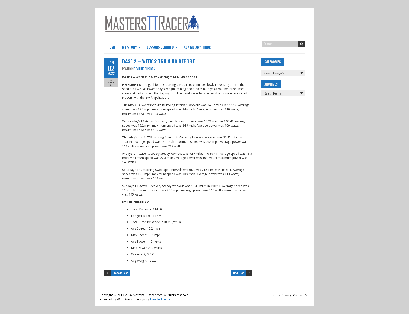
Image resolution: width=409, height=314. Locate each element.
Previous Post (120, 272)
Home (111, 47)
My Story (129, 47)
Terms (275, 295)
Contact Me (301, 295)
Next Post (238, 272)
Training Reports (144, 68)
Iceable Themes (161, 299)
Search (301, 44)
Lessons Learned (160, 47)
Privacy (286, 295)
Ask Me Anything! (197, 47)
